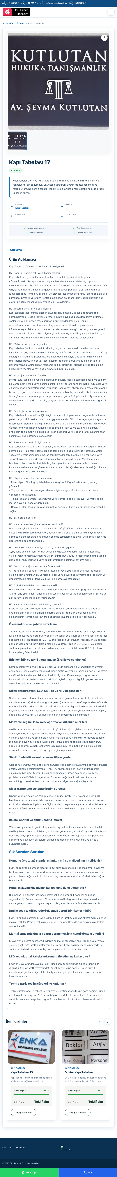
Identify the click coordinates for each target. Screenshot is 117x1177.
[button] (104, 38)
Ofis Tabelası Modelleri (13, 1147)
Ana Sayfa (7, 23)
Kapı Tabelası (22, 208)
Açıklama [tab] (16, 249)
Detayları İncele (23, 1112)
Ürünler (20, 23)
